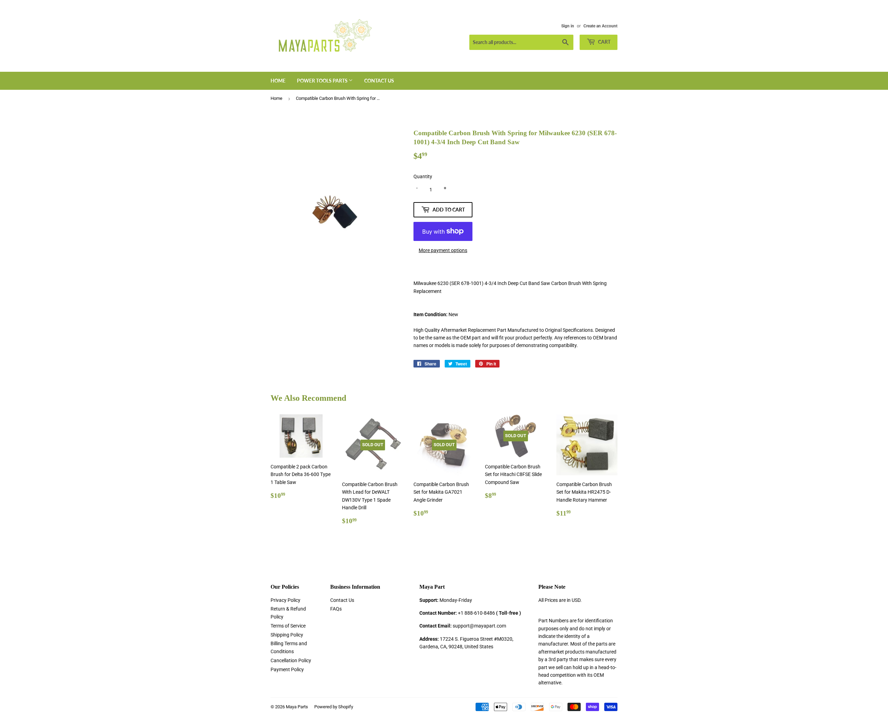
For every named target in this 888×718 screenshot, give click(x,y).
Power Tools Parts (323, 81)
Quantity (422, 176)
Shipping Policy (287, 635)
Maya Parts (297, 706)
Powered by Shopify (333, 706)
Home (278, 81)
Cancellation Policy (291, 660)
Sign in (567, 26)
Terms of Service (288, 626)
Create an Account (600, 26)
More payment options (443, 250)
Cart (603, 42)
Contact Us (379, 81)
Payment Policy (287, 669)
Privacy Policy (285, 600)
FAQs (336, 609)
